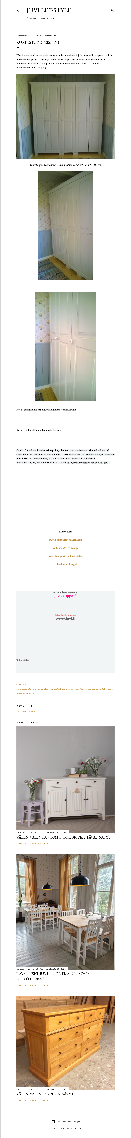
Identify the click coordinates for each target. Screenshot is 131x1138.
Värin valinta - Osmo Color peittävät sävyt (63, 837)
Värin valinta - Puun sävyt (45, 1094)
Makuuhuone (91, 689)
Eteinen (31, 689)
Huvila (52, 689)
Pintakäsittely (105, 689)
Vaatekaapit (22, 693)
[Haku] (113, 9)
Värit (31, 693)
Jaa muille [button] (21, 684)
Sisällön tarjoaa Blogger (68, 1121)
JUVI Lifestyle (49, 10)
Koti (81, 689)
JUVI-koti (73, 689)
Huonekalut (42, 689)
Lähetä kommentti (27, 711)
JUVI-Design (62, 689)
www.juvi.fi (65, 619)
